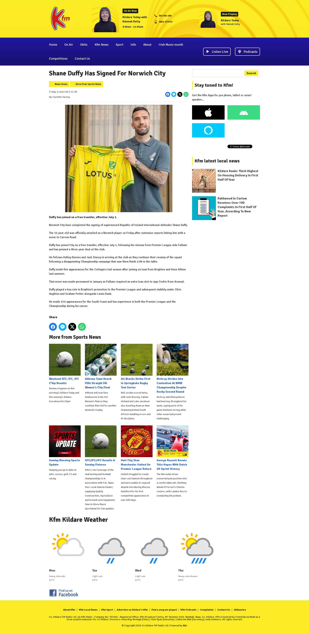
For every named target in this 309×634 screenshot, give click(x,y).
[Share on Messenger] (173, 94)
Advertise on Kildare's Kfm (132, 609)
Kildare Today (230, 20)
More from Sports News (88, 84)
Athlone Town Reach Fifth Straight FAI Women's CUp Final (98, 383)
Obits (83, 45)
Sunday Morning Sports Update (64, 462)
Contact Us (82, 59)
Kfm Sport (107, 609)
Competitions (58, 59)
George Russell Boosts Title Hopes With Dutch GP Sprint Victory (172, 465)
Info (133, 45)
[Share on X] (179, 94)
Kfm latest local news (217, 161)
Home (53, 45)
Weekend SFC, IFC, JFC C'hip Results (64, 381)
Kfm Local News (88, 609)
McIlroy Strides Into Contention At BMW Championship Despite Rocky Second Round (171, 385)
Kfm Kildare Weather (78, 520)
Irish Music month (171, 45)
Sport (119, 45)
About (147, 45)
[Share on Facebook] (167, 94)
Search (251, 73)
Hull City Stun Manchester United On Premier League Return (136, 465)
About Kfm (69, 609)
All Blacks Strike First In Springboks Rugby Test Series (135, 383)
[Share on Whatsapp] (185, 94)
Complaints (207, 609)
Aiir (185, 625)
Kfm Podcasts (188, 609)
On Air (68, 45)
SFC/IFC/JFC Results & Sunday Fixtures (100, 462)
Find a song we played (164, 609)
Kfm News (102, 45)
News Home (61, 84)
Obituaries (240, 609)
